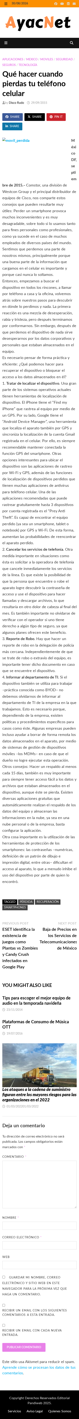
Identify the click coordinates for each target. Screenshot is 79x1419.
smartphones (15, 907)
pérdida (26, 901)
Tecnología (28, 65)
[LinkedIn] (69, 4)
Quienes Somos (59, 1411)
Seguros (9, 65)
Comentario (14, 1156)
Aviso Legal (35, 1411)
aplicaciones (12, 59)
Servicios (14, 1411)
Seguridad (64, 59)
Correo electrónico (22, 1237)
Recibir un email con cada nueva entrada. (32, 1333)
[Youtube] (62, 4)
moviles (46, 59)
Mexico (31, 59)
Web (6, 1257)
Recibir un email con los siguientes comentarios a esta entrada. (34, 1312)
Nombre (10, 1217)
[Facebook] (56, 4)
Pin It (58, 116)
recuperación (48, 901)
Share (15, 116)
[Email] (74, 4)
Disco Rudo (16, 102)
